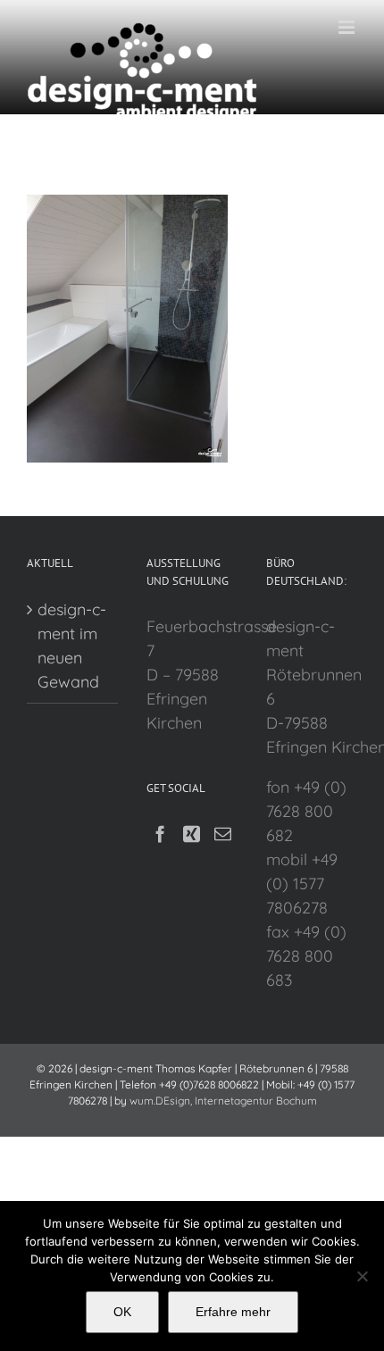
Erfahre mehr (233, 1312)
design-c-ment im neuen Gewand (72, 645)
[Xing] (191, 833)
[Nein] (362, 1276)
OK (122, 1312)
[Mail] (222, 833)
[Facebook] (160, 833)
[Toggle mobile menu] (347, 27)
